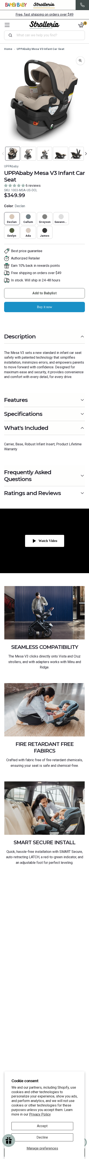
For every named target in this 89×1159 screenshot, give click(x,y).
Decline (42, 1137)
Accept (42, 1126)
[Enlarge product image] (80, 60)
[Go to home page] (44, 25)
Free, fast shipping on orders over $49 (44, 14)
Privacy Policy (40, 1114)
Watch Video (47, 541)
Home (8, 49)
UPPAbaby (11, 166)
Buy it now (44, 307)
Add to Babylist (44, 293)
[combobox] (46, 35)
